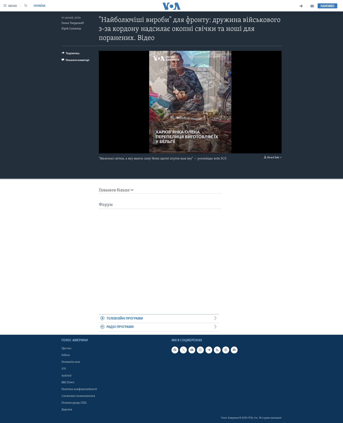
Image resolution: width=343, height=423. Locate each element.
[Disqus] (160, 253)
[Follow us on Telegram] (208, 349)
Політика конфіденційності (79, 389)
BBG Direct (67, 382)
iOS (63, 368)
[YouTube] (312, 6)
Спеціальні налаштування (78, 395)
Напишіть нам (70, 362)
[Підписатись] (234, 349)
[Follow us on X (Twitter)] (183, 349)
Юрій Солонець (71, 28)
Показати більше (115, 190)
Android (66, 375)
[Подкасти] (225, 349)
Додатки (66, 409)
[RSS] (217, 349)
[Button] (71, 54)
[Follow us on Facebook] (175, 349)
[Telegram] (301, 6)
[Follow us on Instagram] (200, 349)
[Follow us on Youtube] (191, 349)
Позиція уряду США (74, 402)
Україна (39, 6)
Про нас (66, 348)
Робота (65, 355)
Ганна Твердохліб (72, 23)
